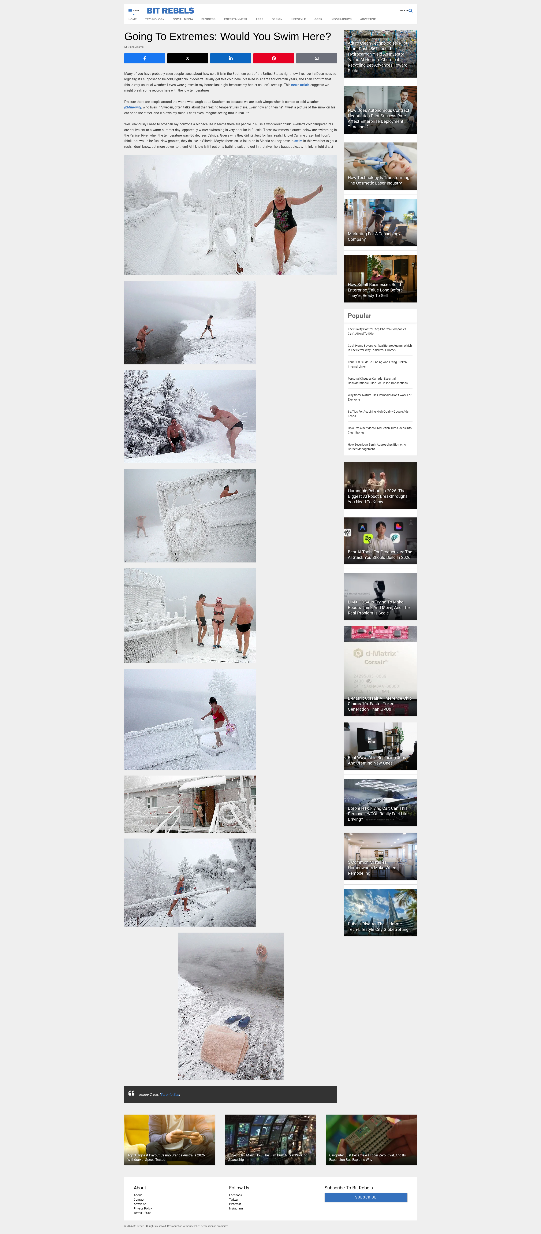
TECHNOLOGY (154, 19)
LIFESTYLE (298, 19)
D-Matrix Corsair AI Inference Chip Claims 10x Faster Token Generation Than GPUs (380, 704)
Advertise (140, 1204)
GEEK (318, 19)
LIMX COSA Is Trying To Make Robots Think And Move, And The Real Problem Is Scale (379, 607)
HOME (132, 19)
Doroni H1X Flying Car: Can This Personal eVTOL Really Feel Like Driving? (378, 814)
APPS (259, 19)
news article (300, 85)
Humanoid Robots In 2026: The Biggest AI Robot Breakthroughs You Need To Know (377, 496)
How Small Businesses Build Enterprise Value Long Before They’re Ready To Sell (375, 290)
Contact (139, 1199)
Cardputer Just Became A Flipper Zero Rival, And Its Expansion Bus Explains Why (367, 1157)
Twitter (233, 1199)
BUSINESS (208, 19)
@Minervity (132, 107)
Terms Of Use (142, 1213)
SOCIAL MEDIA (183, 19)
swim (298, 141)
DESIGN (277, 19)
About (138, 1195)
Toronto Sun (169, 1094)
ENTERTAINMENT (235, 19)
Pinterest (235, 1204)
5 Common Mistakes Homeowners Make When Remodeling (372, 868)
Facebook (235, 1195)
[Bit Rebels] (168, 12)
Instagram (236, 1208)
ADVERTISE (368, 19)
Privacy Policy (143, 1208)
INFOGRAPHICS (341, 19)
